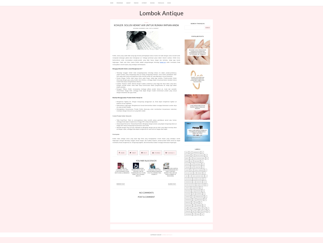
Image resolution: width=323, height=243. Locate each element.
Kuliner (202, 184)
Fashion (136, 2)
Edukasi (152, 2)
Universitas (188, 214)
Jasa (186, 176)
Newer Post (121, 184)
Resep (196, 202)
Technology (195, 208)
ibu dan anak (189, 173)
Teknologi (161, 2)
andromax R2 (196, 152)
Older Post (172, 184)
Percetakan (200, 199)
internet (199, 173)
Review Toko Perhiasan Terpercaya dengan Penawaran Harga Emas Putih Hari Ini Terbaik (197, 52)
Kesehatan (199, 181)
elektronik (198, 164)
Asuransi (187, 155)
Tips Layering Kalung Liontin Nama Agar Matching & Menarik (122, 171)
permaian (188, 202)
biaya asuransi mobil (199, 158)
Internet (144, 2)
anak (186, 152)
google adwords (199, 170)
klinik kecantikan (190, 184)
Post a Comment (154, 28)
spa (186, 208)
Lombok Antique (161, 13)
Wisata (198, 214)
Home (111, 2)
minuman (198, 190)
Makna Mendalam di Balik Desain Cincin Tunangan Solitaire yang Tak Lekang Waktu (138, 172)
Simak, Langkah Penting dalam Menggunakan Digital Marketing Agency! (154, 171)
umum (204, 211)
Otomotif (187, 196)
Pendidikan (120, 2)
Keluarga (199, 178)
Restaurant (188, 205)
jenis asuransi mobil (198, 176)
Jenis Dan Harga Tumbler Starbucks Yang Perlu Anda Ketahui (198, 132)
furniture (198, 167)
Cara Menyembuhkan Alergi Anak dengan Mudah (197, 107)
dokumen (197, 161)
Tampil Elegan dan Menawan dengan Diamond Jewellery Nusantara (197, 79)
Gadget (128, 2)
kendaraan (188, 181)
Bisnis (169, 2)
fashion (187, 167)
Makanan (188, 190)
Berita (187, 158)
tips (197, 211)
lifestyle (187, 187)
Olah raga (188, 193)
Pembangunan (199, 196)
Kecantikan (188, 178)
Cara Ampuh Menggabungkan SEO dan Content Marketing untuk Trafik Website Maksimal (170, 172)
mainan (197, 187)
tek (204, 208)
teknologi (188, 211)
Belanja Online (200, 155)
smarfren (199, 205)
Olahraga (199, 193)
